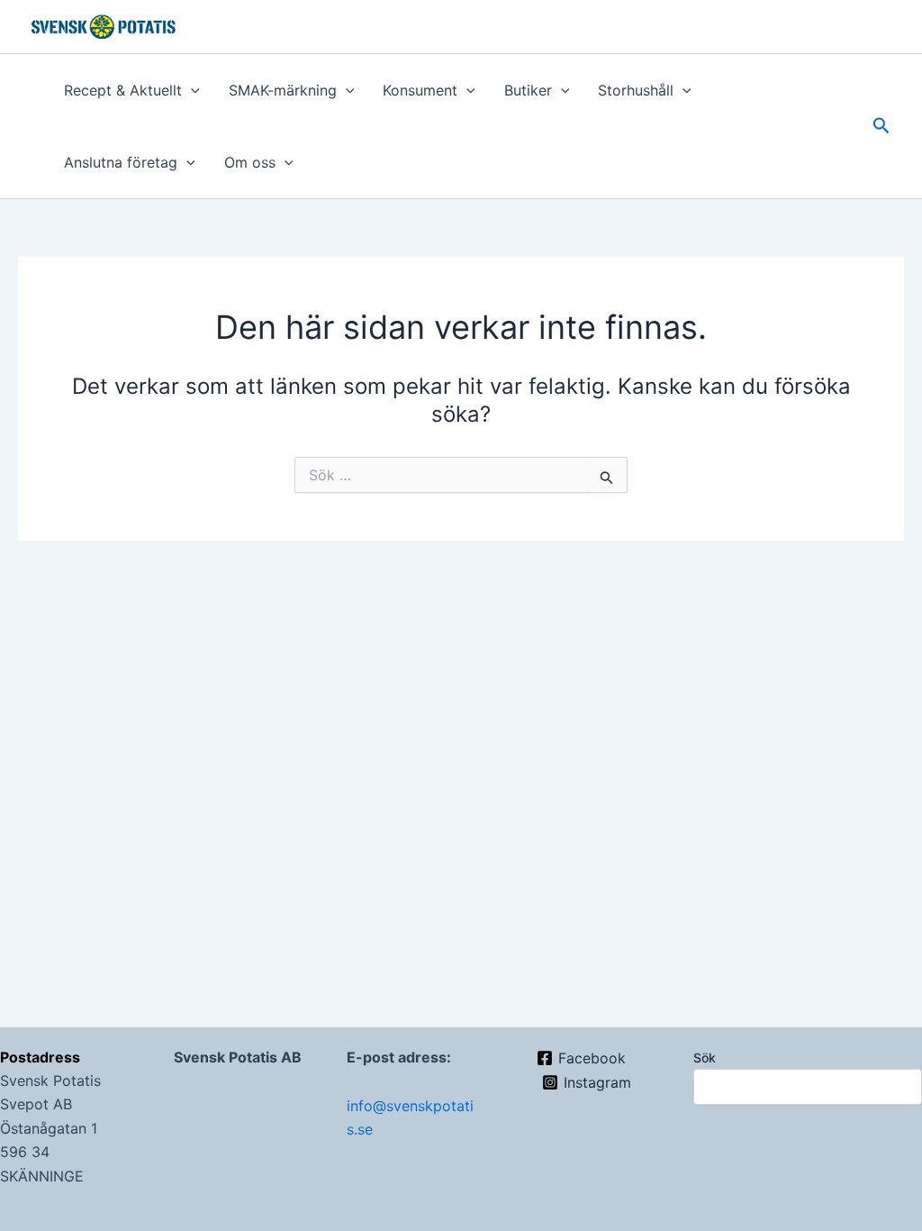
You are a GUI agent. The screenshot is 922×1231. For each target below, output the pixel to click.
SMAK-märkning (283, 90)
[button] (191, 90)
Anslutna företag (120, 162)
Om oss (250, 162)
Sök (704, 1057)
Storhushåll (635, 90)
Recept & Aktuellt (123, 90)
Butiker (528, 90)
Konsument (420, 90)
